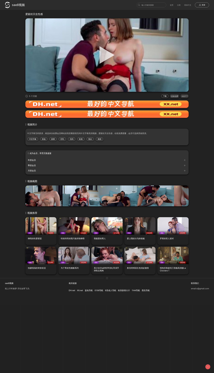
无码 (71, 139)
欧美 (81, 139)
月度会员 (32, 170)
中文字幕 (32, 139)
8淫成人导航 (110, 290)
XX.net (80, 290)
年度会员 (32, 160)
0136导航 (99, 290)
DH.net (72, 290)
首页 (171, 5)
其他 (43, 139)
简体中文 (187, 5)
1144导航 (136, 290)
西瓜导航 (146, 290)
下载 (165, 96)
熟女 (90, 139)
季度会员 (32, 165)
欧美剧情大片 (124, 290)
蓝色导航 (89, 290)
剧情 (53, 139)
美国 (99, 139)
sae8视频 (18, 5)
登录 (203, 5)
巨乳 (62, 139)
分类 (179, 5)
